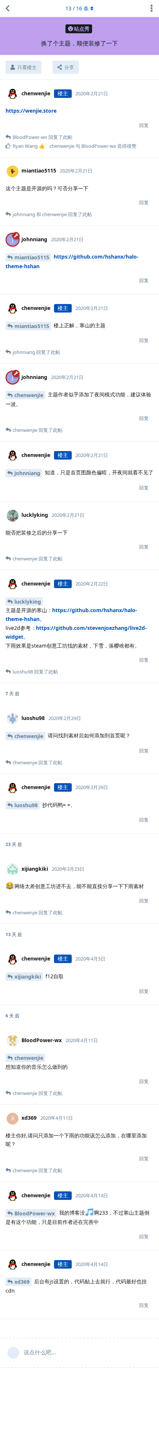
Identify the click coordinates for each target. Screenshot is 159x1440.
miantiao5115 (31, 257)
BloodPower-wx (34, 1213)
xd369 (22, 1281)
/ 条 (77, 8)
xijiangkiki (27, 976)
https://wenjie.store (31, 110)
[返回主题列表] (7, 8)
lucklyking (27, 601)
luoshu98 (26, 805)
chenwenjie (28, 395)
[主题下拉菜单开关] (151, 8)
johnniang (27, 473)
